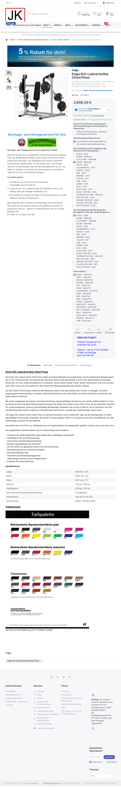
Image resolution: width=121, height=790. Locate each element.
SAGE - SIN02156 (83, 293)
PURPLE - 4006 (82, 170)
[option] (9, 73)
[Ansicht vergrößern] (41, 96)
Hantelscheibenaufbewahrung (86, 138)
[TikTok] (63, 677)
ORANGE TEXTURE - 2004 (87, 200)
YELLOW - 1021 (82, 178)
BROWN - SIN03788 (84, 283)
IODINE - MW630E (84, 157)
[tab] (34, 365)
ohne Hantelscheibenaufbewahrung (91, 141)
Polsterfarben (79, 271)
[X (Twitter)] (57, 677)
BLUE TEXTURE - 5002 (85, 205)
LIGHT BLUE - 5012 (84, 189)
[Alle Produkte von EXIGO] (75, 70)
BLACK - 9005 (82, 154)
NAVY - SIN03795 (83, 312)
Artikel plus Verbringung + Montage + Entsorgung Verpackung (92, 132)
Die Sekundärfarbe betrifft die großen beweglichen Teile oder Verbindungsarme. (91, 211)
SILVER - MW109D (83, 162)
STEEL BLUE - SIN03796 (86, 315)
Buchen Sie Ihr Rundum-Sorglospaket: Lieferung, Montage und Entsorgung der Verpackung (90, 126)
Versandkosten (98, 115)
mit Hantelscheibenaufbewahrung (90, 144)
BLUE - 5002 (81, 186)
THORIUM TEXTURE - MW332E (89, 195)
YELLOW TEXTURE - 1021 (87, 203)
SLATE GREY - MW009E (86, 159)
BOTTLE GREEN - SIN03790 (88, 310)
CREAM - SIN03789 (84, 280)
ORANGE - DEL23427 (85, 318)
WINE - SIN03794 (83, 299)
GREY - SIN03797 (83, 277)
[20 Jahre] (60, 55)
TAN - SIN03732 (83, 285)
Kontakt (77, 3)
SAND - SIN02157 (83, 288)
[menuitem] (9, 25)
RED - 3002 (81, 173)
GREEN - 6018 (82, 184)
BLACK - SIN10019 (84, 274)
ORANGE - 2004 (83, 176)
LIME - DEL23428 (83, 321)
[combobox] (9, 3)
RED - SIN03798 (83, 296)
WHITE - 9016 (82, 165)
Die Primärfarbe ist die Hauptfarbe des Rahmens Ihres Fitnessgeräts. (90, 149)
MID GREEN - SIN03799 (86, 307)
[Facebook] (51, 677)
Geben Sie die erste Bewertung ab (97, 90)
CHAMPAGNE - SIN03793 (87, 291)
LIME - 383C (81, 181)
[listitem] (41, 96)
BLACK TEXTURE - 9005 (86, 192)
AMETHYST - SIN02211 (86, 304)
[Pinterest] (69, 677)
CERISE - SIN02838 (84, 302)
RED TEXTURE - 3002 (85, 197)
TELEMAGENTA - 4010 (85, 167)
